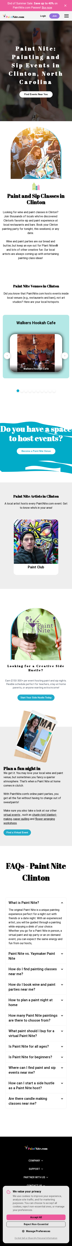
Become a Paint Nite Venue (36, 451)
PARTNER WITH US (34, 1177)
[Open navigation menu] (66, 16)
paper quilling (21, 819)
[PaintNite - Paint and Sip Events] (13, 16)
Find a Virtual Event (17, 832)
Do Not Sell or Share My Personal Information (36, 1238)
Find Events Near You (36, 94)
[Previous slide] (7, 355)
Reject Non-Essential (36, 1224)
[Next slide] (64, 355)
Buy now (47, 7)
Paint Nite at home (48, 781)
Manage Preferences (38, 1231)
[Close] (65, 5)
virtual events (11, 814)
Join (54, 16)
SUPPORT (34, 1169)
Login (43, 16)
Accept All (36, 1217)
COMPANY (34, 1160)
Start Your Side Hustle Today (36, 697)
